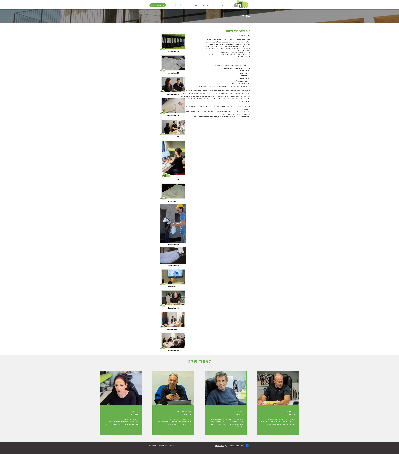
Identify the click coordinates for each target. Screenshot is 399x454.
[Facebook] (247, 446)
